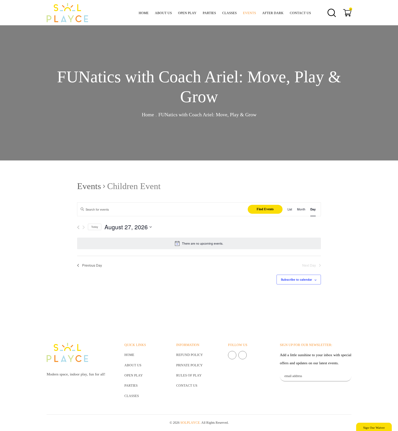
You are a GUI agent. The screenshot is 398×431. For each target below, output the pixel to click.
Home (144, 13)
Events (249, 13)
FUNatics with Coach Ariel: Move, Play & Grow (207, 114)
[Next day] (84, 227)
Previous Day (92, 265)
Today (94, 226)
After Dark (273, 13)
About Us (163, 13)
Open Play (187, 13)
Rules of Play (189, 375)
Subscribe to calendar (296, 279)
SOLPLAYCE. (190, 422)
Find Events (265, 209)
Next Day (309, 265)
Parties (209, 13)
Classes (229, 13)
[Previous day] (78, 227)
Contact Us (300, 13)
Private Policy (189, 365)
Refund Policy (189, 355)
